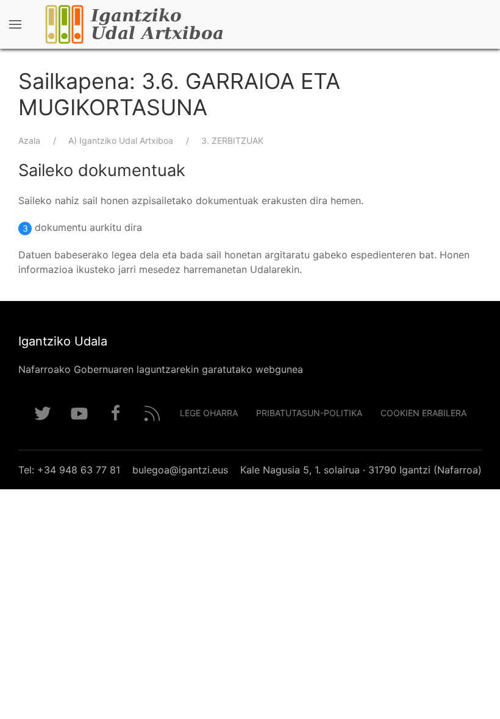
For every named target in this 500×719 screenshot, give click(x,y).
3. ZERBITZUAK (232, 140)
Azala (29, 140)
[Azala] (170, 24)
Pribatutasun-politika (309, 413)
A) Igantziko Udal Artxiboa (120, 140)
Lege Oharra (209, 413)
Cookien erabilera (423, 413)
